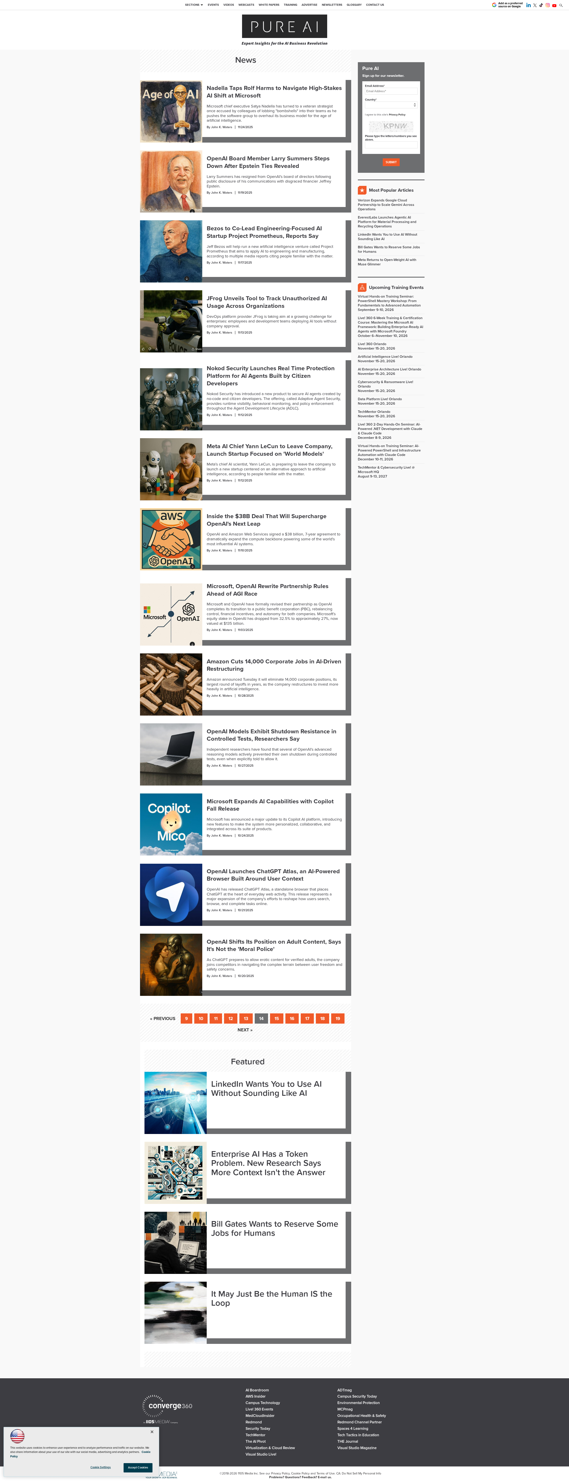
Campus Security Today (357, 1396)
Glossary (354, 5)
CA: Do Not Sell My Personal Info (358, 1473)
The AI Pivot (256, 1441)
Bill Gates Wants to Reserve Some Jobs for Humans (274, 1228)
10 (201, 1018)
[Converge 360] (167, 1406)
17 (307, 1018)
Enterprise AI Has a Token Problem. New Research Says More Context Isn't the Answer (268, 1163)
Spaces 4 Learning (352, 1428)
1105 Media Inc (248, 1473)
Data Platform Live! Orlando (380, 399)
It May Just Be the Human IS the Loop (271, 1298)
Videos (228, 5)
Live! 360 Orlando (372, 344)
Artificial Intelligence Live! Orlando (385, 356)
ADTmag (344, 1390)
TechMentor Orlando (374, 412)
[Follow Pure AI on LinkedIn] (528, 6)
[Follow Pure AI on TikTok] (541, 6)
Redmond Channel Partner (359, 1422)
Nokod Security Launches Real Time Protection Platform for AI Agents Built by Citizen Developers (271, 376)
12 (230, 1018)
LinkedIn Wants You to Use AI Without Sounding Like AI (266, 1089)
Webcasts (246, 5)
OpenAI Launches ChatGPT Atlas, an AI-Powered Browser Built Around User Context (273, 875)
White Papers (269, 5)
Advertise (309, 5)
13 (246, 1018)
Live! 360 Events (259, 1409)
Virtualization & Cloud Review (270, 1448)
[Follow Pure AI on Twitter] (535, 6)
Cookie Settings (100, 1467)
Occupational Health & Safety (361, 1415)
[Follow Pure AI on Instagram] (548, 6)
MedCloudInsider (260, 1415)
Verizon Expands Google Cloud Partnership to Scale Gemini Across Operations (386, 204)
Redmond (254, 1422)
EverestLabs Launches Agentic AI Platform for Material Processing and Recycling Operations (387, 222)
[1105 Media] (160, 1422)
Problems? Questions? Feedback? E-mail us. (300, 1477)
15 (276, 1018)
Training (290, 5)
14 (261, 1018)
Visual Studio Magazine (357, 1448)
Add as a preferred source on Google (510, 5)
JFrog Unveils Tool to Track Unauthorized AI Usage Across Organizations (267, 302)
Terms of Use (326, 1473)
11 (216, 1018)
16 (292, 1018)
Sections (192, 5)
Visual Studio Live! (261, 1454)
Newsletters (332, 5)
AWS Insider (256, 1396)
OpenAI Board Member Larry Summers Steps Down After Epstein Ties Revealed (268, 162)
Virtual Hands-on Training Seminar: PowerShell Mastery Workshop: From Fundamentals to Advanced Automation (389, 301)
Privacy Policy (397, 114)
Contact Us (375, 5)
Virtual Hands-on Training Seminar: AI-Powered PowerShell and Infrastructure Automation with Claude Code (389, 450)
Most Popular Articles (391, 190)
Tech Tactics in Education (358, 1435)
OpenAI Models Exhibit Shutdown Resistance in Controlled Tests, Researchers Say (272, 735)
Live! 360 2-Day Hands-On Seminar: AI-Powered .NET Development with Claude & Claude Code (390, 429)
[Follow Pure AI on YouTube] (554, 6)
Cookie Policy (300, 1473)
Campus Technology (263, 1402)
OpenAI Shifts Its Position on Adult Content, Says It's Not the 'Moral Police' (274, 945)
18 (322, 1018)
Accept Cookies (138, 1467)
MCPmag (345, 1409)
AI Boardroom (257, 1390)
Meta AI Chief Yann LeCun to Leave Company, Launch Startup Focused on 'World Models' (270, 450)
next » (245, 1030)
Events (213, 5)
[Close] (152, 1432)
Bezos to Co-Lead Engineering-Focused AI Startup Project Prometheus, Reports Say (264, 232)
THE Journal (347, 1441)
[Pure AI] (284, 26)
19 (338, 1018)
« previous (162, 1018)
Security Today (258, 1428)
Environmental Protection (358, 1402)
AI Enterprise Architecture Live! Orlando (389, 369)
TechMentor (255, 1435)
